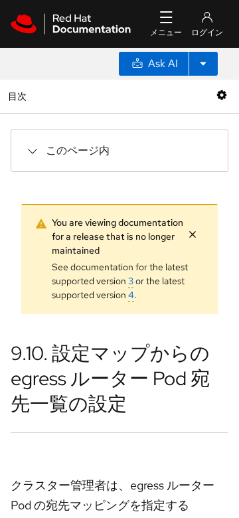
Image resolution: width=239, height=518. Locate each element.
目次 (19, 96)
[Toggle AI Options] (203, 64)
